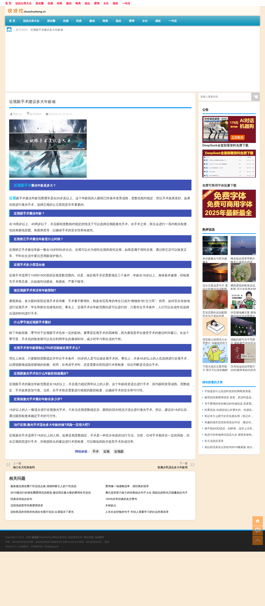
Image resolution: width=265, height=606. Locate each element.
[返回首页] (256, 520)
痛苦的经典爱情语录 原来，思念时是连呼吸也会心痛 (230, 397)
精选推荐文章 (75, 537)
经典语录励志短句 (21, 499)
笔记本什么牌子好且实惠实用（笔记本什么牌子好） (230, 416)
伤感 (50, 3)
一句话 (126, 3)
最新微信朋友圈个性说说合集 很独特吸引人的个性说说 (43, 486)
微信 (69, 3)
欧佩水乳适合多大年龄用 (173, 467)
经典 (59, 3)
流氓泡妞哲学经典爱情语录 (26, 505)
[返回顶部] (256, 540)
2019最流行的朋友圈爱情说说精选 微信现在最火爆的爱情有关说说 (50, 492)
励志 (87, 3)
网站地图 (88, 537)
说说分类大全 (23, 3)
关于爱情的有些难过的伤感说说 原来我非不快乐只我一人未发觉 (230, 403)
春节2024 (21, 29)
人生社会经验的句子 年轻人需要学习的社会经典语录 (137, 512)
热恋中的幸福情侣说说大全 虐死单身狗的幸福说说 (230, 434)
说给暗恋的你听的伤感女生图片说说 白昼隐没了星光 (42, 512)
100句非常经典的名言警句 (121, 499)
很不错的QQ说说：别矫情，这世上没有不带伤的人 (230, 428)
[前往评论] (256, 530)
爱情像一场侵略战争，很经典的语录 (127, 486)
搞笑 (115, 3)
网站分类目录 (60, 537)
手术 (27, 185)
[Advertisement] (121, 62)
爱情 (97, 3)
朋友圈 (40, 3)
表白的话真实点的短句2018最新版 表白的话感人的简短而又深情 (230, 447)
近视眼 (19, 185)
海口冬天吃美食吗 (24, 467)
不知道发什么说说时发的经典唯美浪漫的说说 (230, 391)
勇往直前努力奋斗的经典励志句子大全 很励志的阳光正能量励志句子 (146, 492)
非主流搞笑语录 (213, 441)
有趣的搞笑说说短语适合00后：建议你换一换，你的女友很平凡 (230, 422)
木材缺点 (110, 505)
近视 (12, 197)
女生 (106, 3)
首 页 (8, 3)
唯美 (78, 3)
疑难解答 (99, 537)
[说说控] (25, 8)
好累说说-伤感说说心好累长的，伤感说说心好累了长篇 (230, 410)
